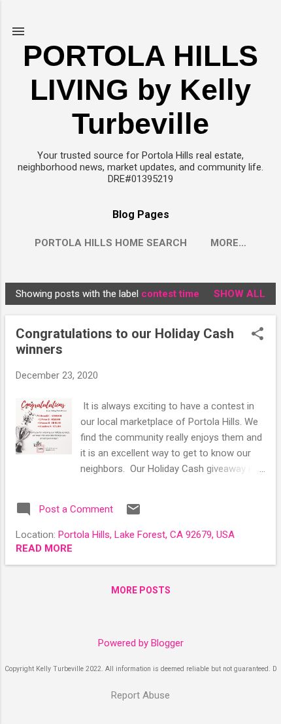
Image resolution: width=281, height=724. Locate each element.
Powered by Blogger (141, 643)
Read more (44, 548)
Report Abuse (140, 695)
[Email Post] (133, 514)
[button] (257, 335)
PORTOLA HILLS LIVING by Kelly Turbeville (140, 89)
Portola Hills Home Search (111, 243)
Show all (239, 294)
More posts (141, 590)
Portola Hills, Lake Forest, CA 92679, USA (146, 535)
